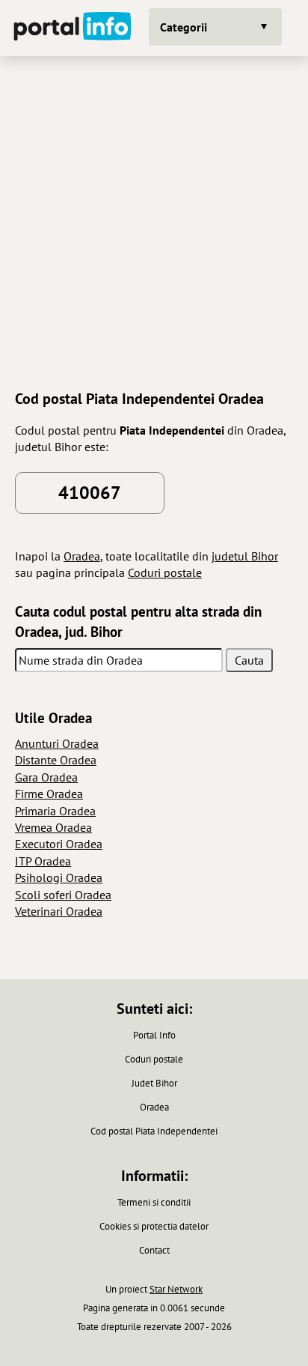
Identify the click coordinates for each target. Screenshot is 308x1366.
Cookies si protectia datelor (154, 1226)
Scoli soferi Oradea (63, 894)
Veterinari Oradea (58, 911)
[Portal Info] (72, 28)
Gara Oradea (46, 777)
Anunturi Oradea (57, 743)
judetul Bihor (245, 555)
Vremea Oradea (53, 827)
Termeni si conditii (154, 1202)
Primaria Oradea (55, 810)
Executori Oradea (58, 843)
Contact (154, 1250)
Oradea (82, 555)
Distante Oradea (55, 759)
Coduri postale (165, 572)
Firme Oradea (49, 793)
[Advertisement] (154, 221)
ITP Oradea (43, 860)
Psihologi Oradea (58, 877)
